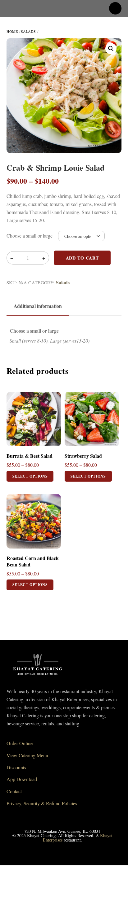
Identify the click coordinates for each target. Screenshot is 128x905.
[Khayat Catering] (38, 677)
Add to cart (82, 258)
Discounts (16, 767)
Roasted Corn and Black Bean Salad (33, 561)
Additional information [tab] (38, 305)
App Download (22, 779)
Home (12, 31)
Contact (14, 791)
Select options (30, 476)
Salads (28, 31)
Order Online (20, 743)
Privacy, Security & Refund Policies (42, 803)
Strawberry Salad (83, 456)
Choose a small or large (30, 235)
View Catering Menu (27, 755)
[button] (111, 48)
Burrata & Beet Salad (30, 456)
